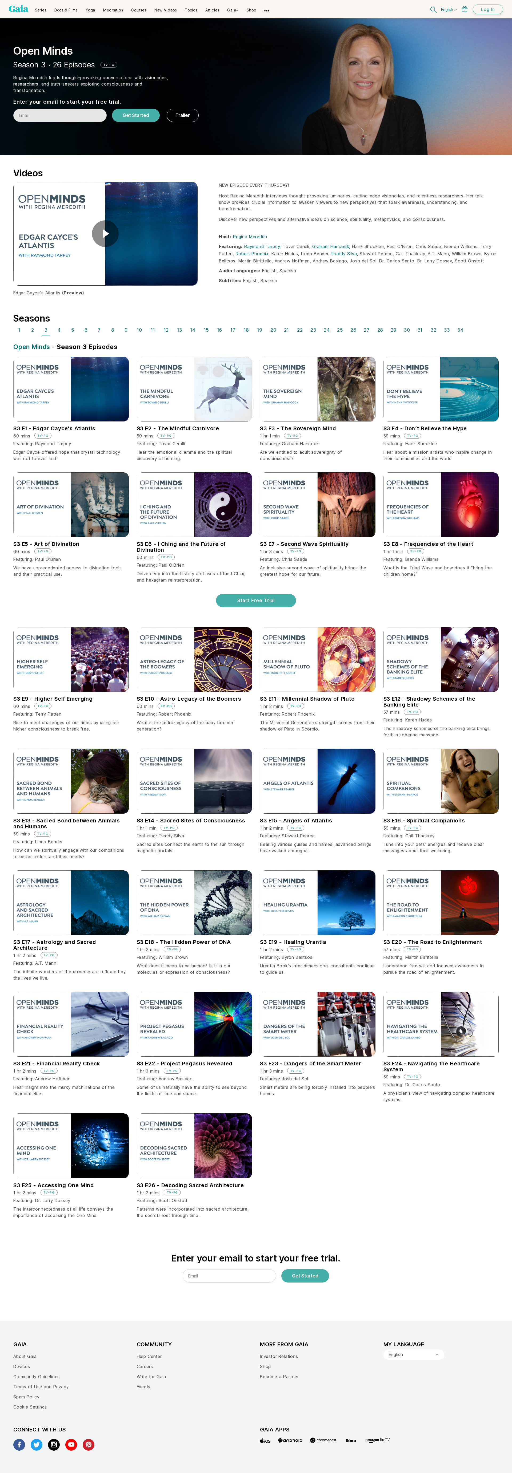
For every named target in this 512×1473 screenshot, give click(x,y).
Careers (145, 1366)
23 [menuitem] (313, 330)
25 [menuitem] (340, 330)
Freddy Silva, (345, 253)
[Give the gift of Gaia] (464, 9)
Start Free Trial (256, 600)
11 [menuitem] (153, 330)
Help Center (149, 1356)
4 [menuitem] (59, 330)
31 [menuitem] (420, 330)
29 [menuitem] (394, 330)
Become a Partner (279, 1376)
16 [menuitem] (219, 330)
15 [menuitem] (206, 330)
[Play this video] (105, 233)
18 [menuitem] (246, 330)
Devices (21, 1366)
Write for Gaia (151, 1376)
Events (144, 1386)
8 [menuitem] (112, 330)
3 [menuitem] (46, 330)
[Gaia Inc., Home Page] (18, 8)
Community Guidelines (36, 1376)
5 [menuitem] (72, 330)
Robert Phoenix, (253, 253)
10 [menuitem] (139, 330)
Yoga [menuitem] (90, 10)
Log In (488, 9)
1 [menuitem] (19, 330)
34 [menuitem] (460, 330)
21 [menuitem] (286, 330)
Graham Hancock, (332, 246)
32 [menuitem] (434, 330)
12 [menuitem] (166, 330)
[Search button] (434, 9)
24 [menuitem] (327, 330)
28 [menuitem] (380, 330)
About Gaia (25, 1356)
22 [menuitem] (300, 330)
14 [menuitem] (192, 330)
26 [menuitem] (353, 330)
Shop (265, 1366)
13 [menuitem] (179, 330)
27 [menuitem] (367, 330)
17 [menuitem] (232, 330)
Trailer (182, 115)
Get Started (136, 115)
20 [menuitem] (273, 330)
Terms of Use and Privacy (41, 1386)
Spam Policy (26, 1396)
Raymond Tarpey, (263, 246)
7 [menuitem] (99, 330)
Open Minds (31, 347)
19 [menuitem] (259, 330)
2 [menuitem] (32, 330)
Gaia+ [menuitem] (233, 10)
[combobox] (413, 1354)
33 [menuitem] (447, 330)
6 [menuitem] (86, 330)
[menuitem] (40, 8)
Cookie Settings (30, 1407)
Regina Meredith (250, 236)
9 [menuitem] (126, 330)
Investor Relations (279, 1356)
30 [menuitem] (407, 330)
